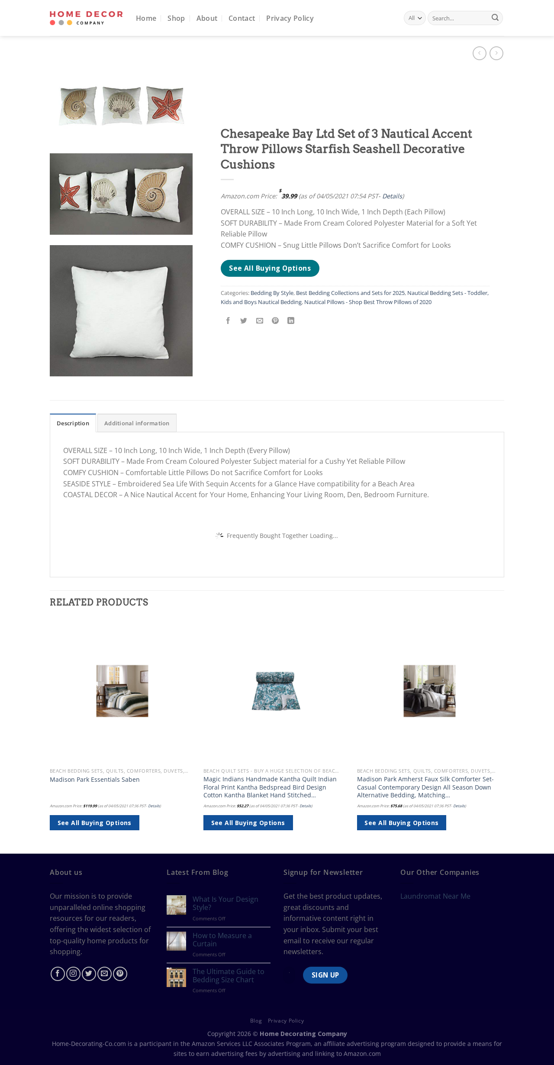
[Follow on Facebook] (58, 974)
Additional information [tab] (137, 423)
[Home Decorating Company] (86, 18)
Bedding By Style (272, 293)
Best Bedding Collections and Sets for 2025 (350, 293)
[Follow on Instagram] (73, 974)
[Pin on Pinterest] (275, 321)
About (207, 18)
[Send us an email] (104, 974)
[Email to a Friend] (259, 321)
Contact (242, 18)
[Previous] (50, 735)
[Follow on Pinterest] (120, 974)
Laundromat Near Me (435, 896)
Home (146, 18)
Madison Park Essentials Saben (95, 779)
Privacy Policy (289, 18)
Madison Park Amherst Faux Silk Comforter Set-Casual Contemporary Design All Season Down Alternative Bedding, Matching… (425, 787)
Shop (176, 18)
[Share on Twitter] (244, 321)
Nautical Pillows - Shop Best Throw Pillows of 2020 (368, 302)
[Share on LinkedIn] (291, 321)
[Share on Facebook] (228, 321)
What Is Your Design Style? (225, 903)
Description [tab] (73, 423)
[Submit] (495, 18)
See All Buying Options (270, 268)
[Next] (501, 735)
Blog (256, 1020)
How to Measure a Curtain (222, 940)
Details (392, 196)
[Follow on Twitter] (89, 974)
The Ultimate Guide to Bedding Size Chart (228, 976)
